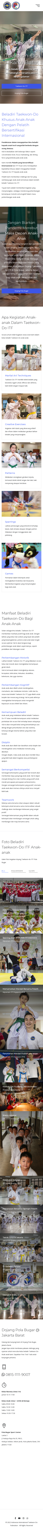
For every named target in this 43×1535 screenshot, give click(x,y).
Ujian (32, 871)
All (3, 871)
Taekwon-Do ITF (21, 86)
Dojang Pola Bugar (21, 93)
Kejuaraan (17, 871)
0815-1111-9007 (18, 1374)
